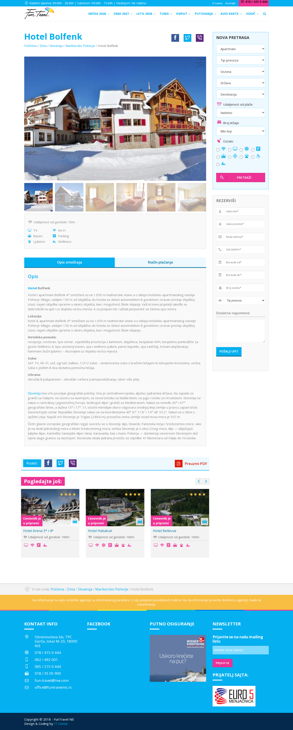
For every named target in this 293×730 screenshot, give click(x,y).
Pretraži (244, 177)
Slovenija (56, 45)
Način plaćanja (160, 262)
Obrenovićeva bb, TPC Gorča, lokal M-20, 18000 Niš (56, 641)
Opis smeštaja (69, 262)
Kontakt (230, 3)
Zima (43, 45)
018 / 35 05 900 (48, 673)
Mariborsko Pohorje (80, 45)
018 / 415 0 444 (48, 652)
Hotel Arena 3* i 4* (38, 530)
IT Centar (61, 723)
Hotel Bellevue (164, 530)
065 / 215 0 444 (48, 666)
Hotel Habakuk (100, 530)
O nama (217, 3)
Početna (30, 45)
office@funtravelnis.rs (53, 687)
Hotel (32, 288)
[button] (201, 118)
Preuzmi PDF (195, 463)
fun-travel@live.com (52, 680)
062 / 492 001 (46, 659)
